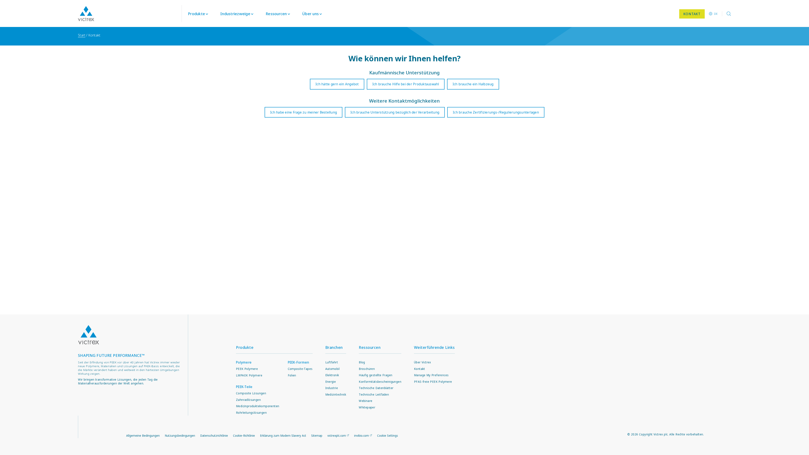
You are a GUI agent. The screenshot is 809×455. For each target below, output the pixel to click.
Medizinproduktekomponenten (257, 406)
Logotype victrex (86, 13)
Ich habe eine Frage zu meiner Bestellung (303, 112)
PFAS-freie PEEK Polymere (433, 382)
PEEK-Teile (244, 386)
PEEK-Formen (298, 362)
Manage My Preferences (431, 375)
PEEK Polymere (247, 369)
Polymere (244, 362)
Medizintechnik (335, 394)
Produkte (196, 13)
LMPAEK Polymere (249, 375)
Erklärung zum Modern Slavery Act (283, 436)
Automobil (332, 369)
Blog (362, 362)
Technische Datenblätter (376, 388)
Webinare (365, 401)
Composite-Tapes (300, 369)
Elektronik (332, 375)
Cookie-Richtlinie (244, 436)
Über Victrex (422, 362)
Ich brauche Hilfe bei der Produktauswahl (405, 84)
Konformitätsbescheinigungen (380, 382)
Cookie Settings (387, 436)
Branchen (334, 347)
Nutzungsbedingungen (180, 436)
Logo (88, 335)
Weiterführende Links (434, 347)
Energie (330, 382)
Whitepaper (367, 407)
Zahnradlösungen (248, 400)
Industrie (331, 388)
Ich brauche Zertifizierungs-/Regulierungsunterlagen (496, 112)
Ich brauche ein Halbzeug (473, 84)
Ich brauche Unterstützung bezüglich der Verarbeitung (394, 112)
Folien (292, 375)
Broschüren (367, 369)
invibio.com (361, 436)
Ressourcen (369, 347)
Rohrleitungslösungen (251, 413)
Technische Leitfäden (374, 394)
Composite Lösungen (251, 393)
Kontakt (419, 369)
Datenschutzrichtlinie (214, 436)
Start (81, 35)
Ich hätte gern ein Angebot (337, 84)
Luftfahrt (331, 362)
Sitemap (316, 436)
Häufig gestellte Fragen (375, 375)
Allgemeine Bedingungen (143, 436)
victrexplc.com (336, 436)
